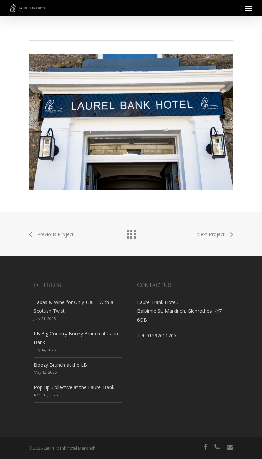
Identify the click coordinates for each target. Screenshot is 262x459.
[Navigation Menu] (248, 8)
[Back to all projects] (131, 232)
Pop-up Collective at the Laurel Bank (74, 387)
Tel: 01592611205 (156, 335)
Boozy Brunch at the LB (60, 365)
